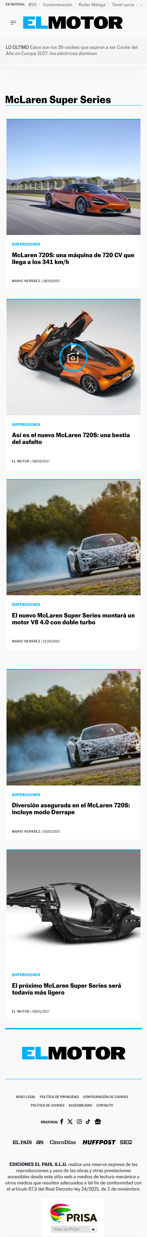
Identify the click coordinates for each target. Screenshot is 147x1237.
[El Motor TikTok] (88, 1122)
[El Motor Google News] (97, 1122)
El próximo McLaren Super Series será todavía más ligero (66, 989)
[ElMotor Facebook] (61, 1122)
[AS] (40, 1142)
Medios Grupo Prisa (73, 1229)
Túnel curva (123, 4)
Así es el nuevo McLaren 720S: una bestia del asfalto (71, 439)
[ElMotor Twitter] (70, 1122)
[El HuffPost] (99, 1143)
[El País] (22, 1142)
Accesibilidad (80, 1106)
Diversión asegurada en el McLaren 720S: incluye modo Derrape (71, 809)
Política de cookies (48, 1106)
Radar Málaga (92, 4)
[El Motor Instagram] (79, 1122)
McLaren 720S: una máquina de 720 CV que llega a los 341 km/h (73, 259)
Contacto (104, 1106)
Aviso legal (26, 1097)
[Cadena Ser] (126, 1142)
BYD (33, 4)
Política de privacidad (59, 1097)
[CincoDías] (63, 1142)
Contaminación (58, 4)
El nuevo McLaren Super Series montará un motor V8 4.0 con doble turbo (73, 619)
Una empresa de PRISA (73, 1212)
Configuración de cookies (105, 1097)
